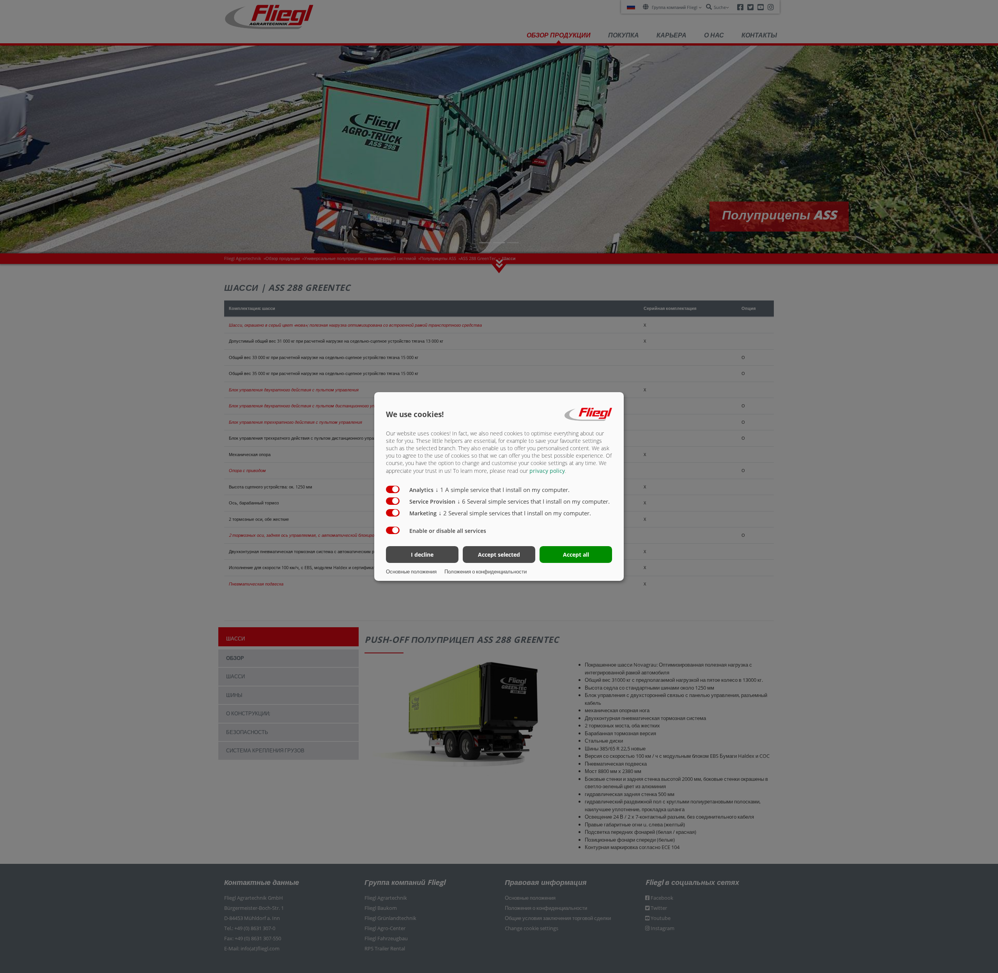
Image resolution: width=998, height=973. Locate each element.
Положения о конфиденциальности (485, 571)
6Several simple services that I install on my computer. (533, 501)
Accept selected (499, 554)
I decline (422, 554)
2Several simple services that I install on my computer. (515, 513)
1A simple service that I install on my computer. (502, 490)
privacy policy (547, 470)
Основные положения (411, 571)
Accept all (576, 554)
